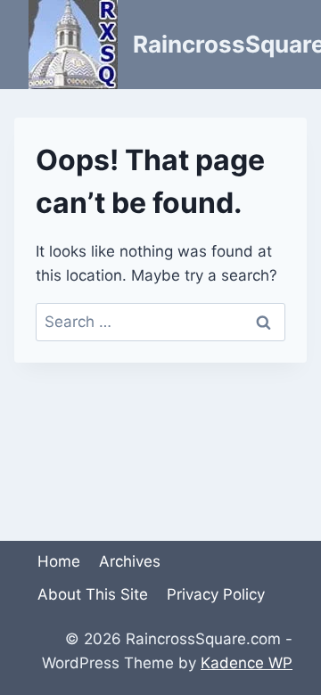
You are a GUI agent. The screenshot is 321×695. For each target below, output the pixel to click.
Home (58, 561)
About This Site (92, 594)
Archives (129, 561)
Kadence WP (246, 663)
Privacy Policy (216, 594)
